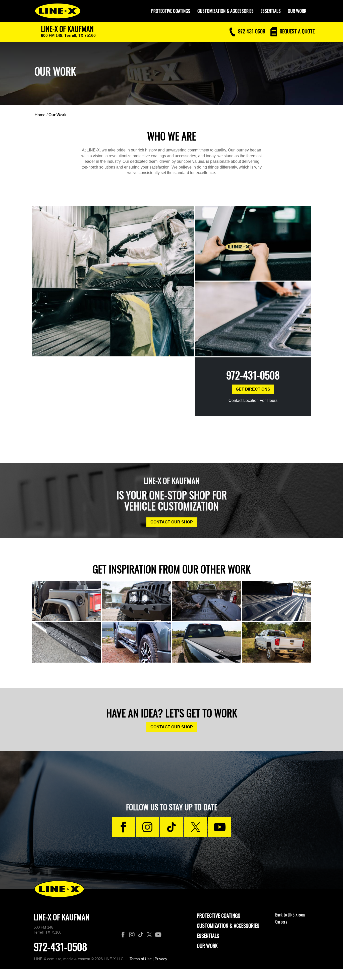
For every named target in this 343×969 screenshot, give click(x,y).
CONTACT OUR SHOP (171, 522)
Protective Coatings (218, 915)
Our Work (297, 11)
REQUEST (296, 31)
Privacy (161, 959)
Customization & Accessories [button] (225, 11)
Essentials (271, 11)
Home (40, 115)
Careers (281, 922)
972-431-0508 (253, 375)
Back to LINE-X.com (290, 915)
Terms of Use (141, 959)
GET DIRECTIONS (253, 389)
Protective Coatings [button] (170, 11)
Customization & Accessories (228, 925)
